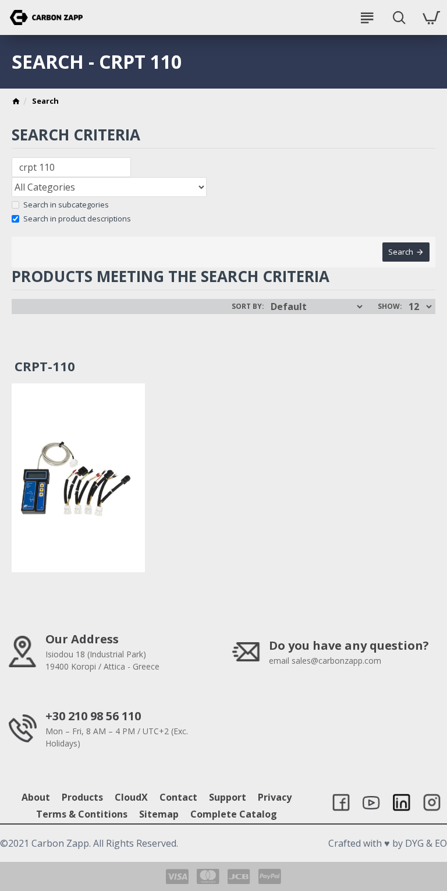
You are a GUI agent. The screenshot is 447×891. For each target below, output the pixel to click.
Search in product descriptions (77, 218)
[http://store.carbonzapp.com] (16, 102)
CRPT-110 (45, 366)
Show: (390, 306)
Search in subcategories (66, 204)
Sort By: (248, 306)
